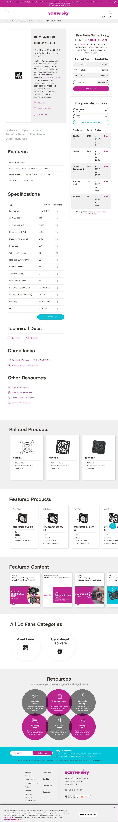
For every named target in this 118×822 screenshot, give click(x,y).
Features (11, 130)
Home (7, 21)
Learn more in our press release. (59, 5)
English (110, 16)
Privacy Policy (97, 760)
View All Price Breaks (91, 122)
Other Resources (16, 138)
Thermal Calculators (20, 387)
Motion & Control (32, 783)
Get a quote (80, 44)
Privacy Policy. (91, 213)
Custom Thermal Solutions (23, 397)
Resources (47, 773)
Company (47, 792)
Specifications (31, 130)
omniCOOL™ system (51, 77)
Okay (114, 807)
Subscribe (42, 753)
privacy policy (58, 760)
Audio (27, 776)
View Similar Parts (50, 317)
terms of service (72, 760)
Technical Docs (15, 134)
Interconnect (30, 779)
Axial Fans (40, 21)
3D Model (34, 338)
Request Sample (44, 108)
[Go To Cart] (110, 13)
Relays (27, 787)
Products (28, 773)
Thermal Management (19, 21)
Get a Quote (42, 114)
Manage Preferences (11, 819)
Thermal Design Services (22, 392)
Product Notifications (20, 360)
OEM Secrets (101, 212)
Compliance (37, 134)
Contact (102, 16)
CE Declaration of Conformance (25, 365)
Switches (28, 794)
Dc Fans (31, 21)
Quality (46, 779)
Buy (106, 136)
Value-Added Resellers (21, 402)
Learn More (86, 760)
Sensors (28, 791)
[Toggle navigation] (4, 11)
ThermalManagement (30, 799)
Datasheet (41, 102)
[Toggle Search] (8, 11)
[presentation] (112, 526)
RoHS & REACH (42, 360)
